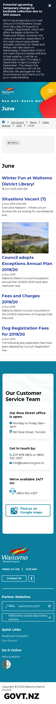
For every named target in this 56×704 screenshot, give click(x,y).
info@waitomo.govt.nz (28, 463)
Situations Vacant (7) (24, 199)
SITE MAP (31, 569)
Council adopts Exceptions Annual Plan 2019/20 (27, 263)
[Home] (8, 93)
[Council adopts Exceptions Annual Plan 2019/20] (25, 238)
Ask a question (11, 656)
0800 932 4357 (26, 493)
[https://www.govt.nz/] (22, 699)
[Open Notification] (50, 5)
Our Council (9, 640)
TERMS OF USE (10, 569)
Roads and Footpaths (15, 636)
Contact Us (14, 578)
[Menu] (50, 90)
